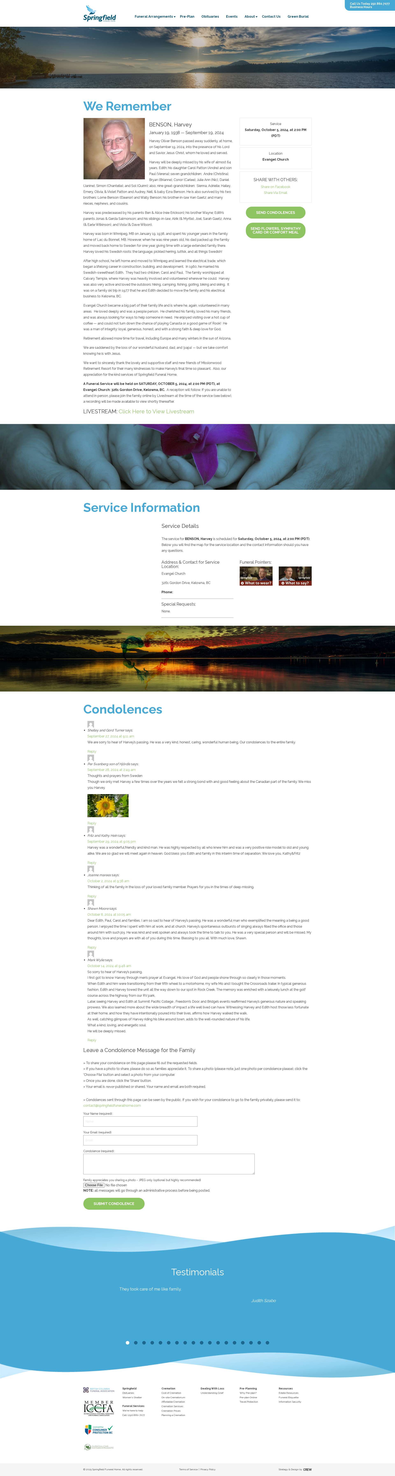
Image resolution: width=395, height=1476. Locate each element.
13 (226, 1343)
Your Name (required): (98, 1113)
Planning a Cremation (173, 1415)
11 (210, 1343)
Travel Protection (249, 1401)
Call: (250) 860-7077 (133, 1415)
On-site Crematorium (173, 1397)
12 (218, 1343)
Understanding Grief (212, 1392)
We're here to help (132, 1410)
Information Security (290, 1401)
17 (259, 1343)
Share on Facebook (275, 187)
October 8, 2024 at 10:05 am (109, 914)
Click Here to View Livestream (156, 411)
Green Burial (298, 17)
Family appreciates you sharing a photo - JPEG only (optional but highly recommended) (142, 1180)
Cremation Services (172, 1406)
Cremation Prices (170, 1410)
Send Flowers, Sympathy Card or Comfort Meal (276, 230)
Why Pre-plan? (248, 1392)
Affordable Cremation (173, 1401)
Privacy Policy (208, 1469)
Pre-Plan (187, 17)
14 (234, 1343)
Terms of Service (188, 1469)
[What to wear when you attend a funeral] (256, 576)
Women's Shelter (132, 1397)
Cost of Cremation (171, 1392)
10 (202, 1343)
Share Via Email (275, 193)
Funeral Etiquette (289, 1397)
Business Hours (361, 7)
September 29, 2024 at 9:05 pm (111, 841)
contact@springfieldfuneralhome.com (112, 1106)
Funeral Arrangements (154, 17)
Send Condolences (275, 212)
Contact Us (271, 17)
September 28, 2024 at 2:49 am (111, 770)
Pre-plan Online (248, 1397)
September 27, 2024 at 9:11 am (110, 736)
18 (267, 1343)
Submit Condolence (114, 1203)
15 (243, 1343)
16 (251, 1343)
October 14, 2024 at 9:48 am (109, 966)
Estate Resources (288, 1392)
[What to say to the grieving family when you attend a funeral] (295, 576)
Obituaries (210, 17)
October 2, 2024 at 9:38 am (108, 881)
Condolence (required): (98, 1151)
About (250, 17)
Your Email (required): (97, 1132)
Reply (91, 751)
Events (232, 17)
